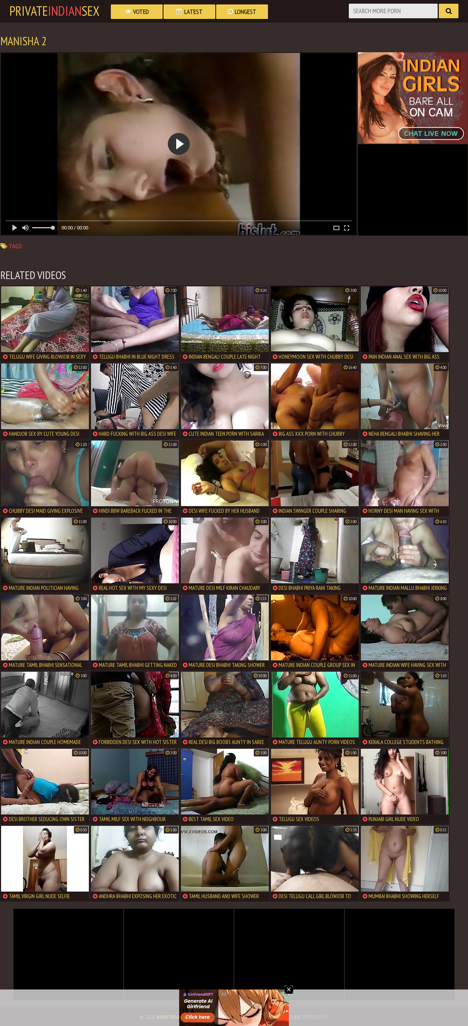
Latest (193, 11)
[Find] (448, 11)
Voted (140, 11)
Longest (244, 11)
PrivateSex (54, 11)
